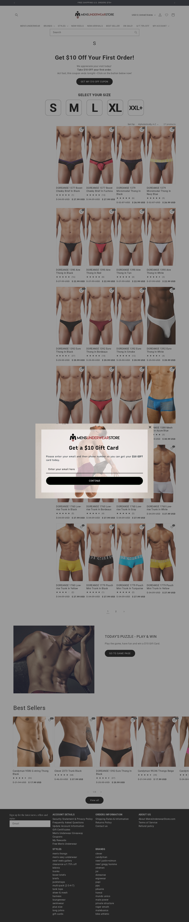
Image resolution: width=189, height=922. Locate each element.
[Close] (150, 427)
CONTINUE (94, 480)
